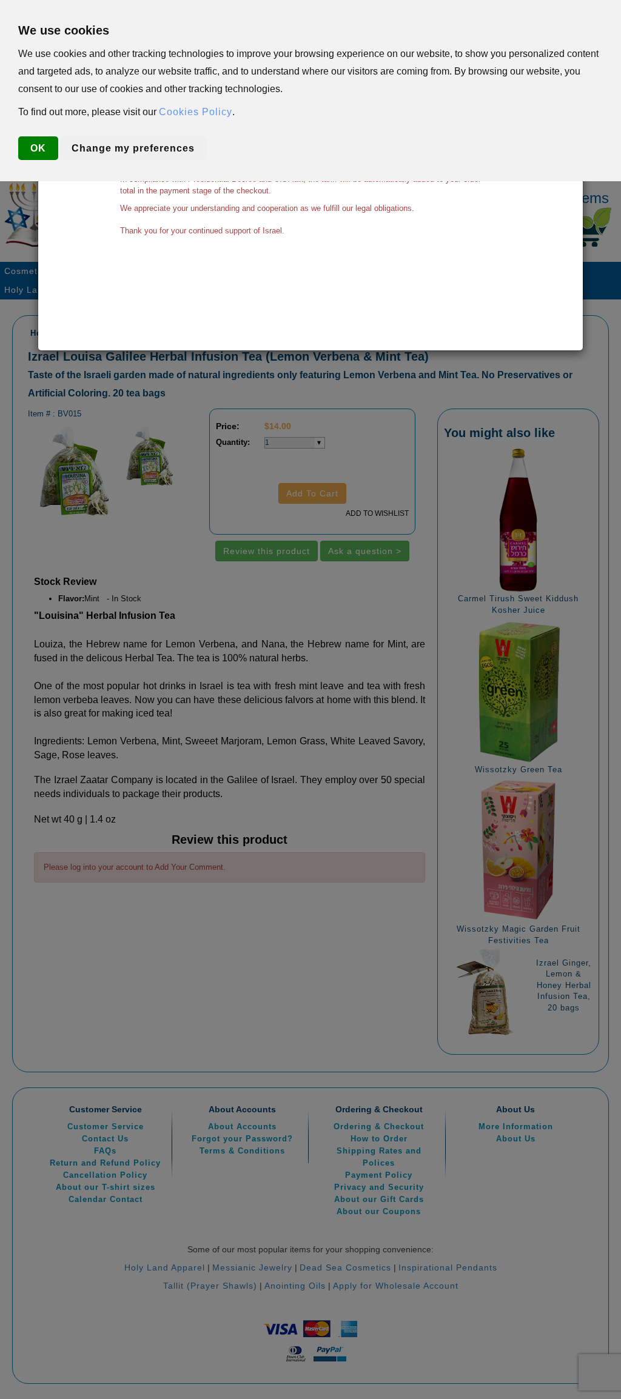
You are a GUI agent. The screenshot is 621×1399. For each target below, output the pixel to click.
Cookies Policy (195, 112)
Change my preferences (133, 148)
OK (38, 148)
